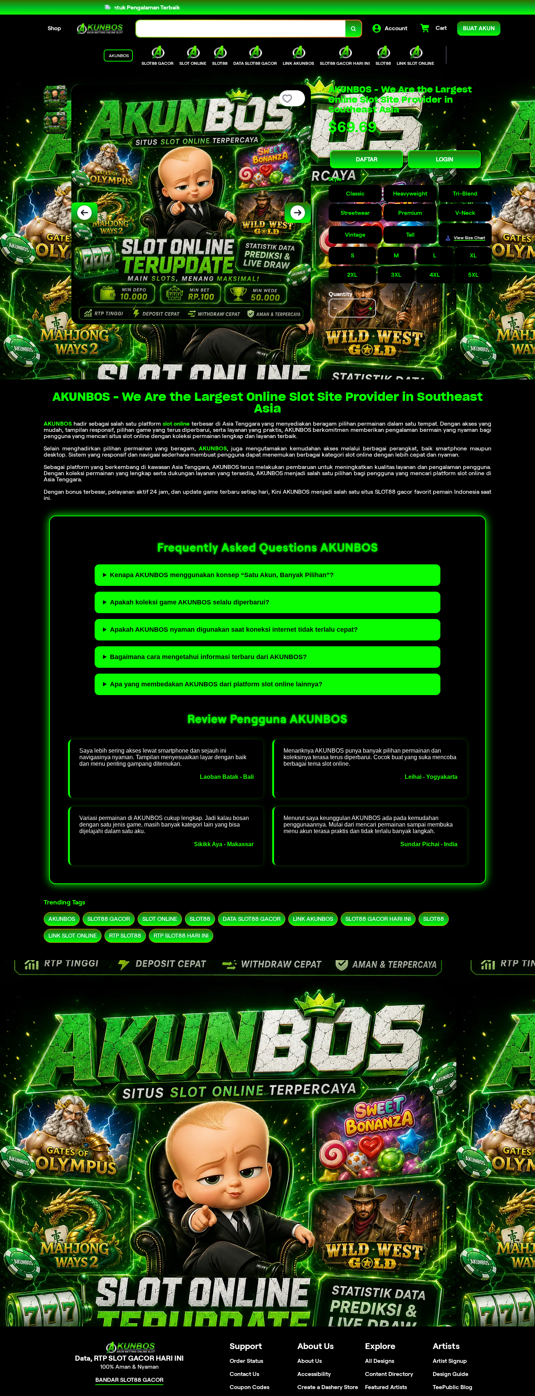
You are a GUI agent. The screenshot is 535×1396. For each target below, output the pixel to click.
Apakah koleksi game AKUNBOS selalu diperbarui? (189, 602)
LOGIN (444, 159)
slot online (176, 424)
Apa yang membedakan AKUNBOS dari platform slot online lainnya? (216, 684)
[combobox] (241, 28)
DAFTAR (366, 159)
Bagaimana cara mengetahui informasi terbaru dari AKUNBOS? (208, 656)
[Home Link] (98, 29)
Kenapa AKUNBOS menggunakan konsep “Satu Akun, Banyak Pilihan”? (222, 575)
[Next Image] (298, 212)
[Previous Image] (84, 212)
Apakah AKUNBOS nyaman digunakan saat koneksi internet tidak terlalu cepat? (234, 629)
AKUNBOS (58, 424)
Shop (54, 28)
